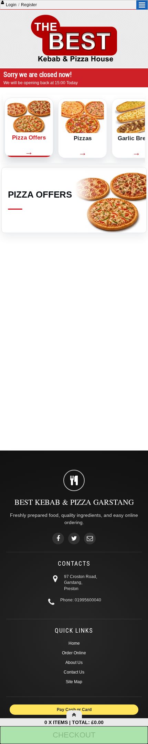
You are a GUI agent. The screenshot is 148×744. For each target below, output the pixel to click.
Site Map (74, 681)
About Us (74, 662)
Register (29, 4)
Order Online (74, 653)
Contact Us (74, 672)
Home (74, 643)
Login (11, 4)
